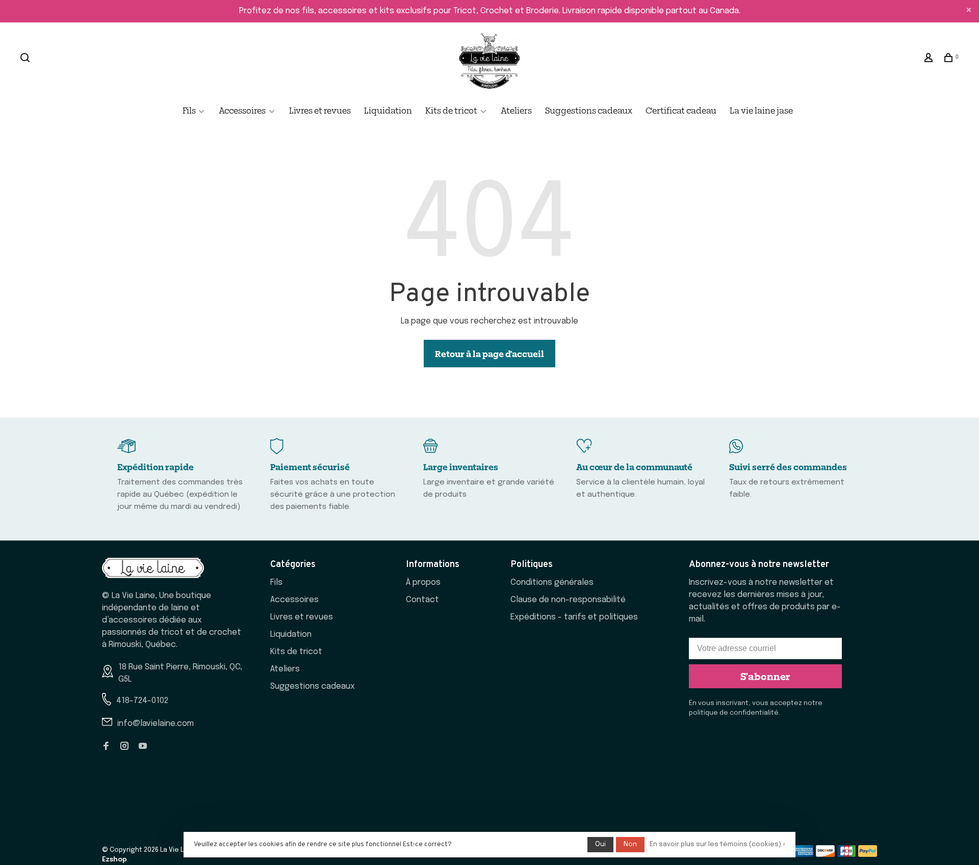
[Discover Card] (825, 854)
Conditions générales (552, 582)
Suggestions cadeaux (588, 110)
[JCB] (846, 854)
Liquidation (388, 110)
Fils (190, 110)
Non (630, 844)
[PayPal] (867, 854)
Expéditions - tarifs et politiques (574, 617)
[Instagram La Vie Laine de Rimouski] (124, 747)
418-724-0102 (142, 700)
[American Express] (803, 854)
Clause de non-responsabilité (568, 600)
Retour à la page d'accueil (489, 353)
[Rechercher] (26, 58)
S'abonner (765, 676)
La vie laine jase (761, 110)
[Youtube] (143, 747)
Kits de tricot (451, 110)
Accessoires (242, 110)
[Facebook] (106, 747)
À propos (423, 582)
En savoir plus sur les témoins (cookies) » (717, 844)
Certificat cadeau (681, 110)
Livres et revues (320, 110)
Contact (422, 600)
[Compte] (930, 58)
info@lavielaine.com (155, 723)
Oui (600, 844)
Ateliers (516, 110)
